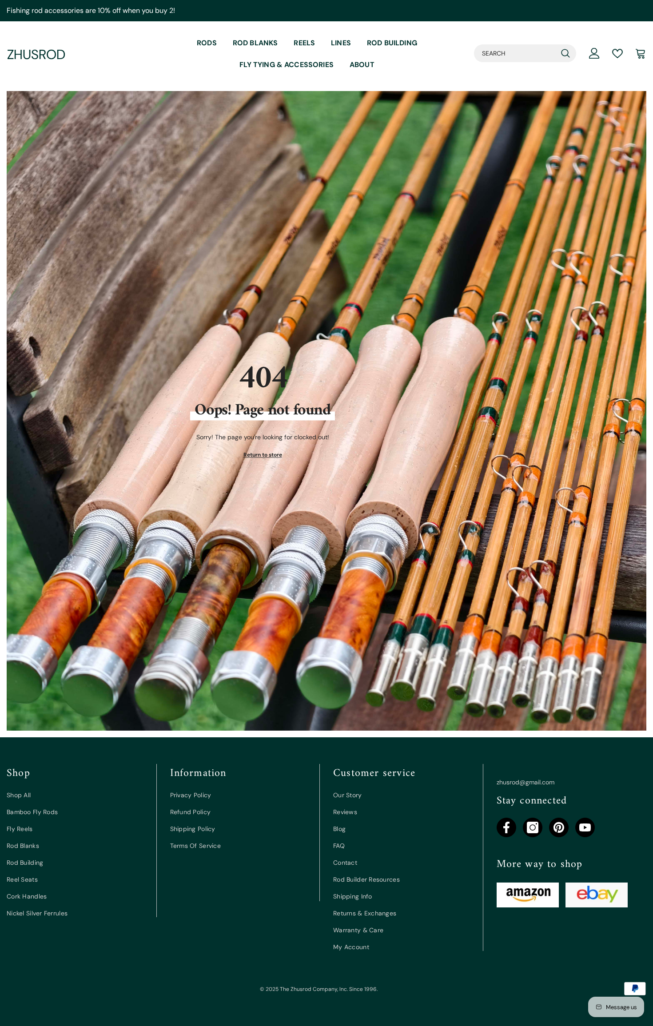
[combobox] (515, 53)
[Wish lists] (617, 53)
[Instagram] (532, 827)
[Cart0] (640, 53)
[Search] (525, 53)
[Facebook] (506, 827)
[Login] (594, 53)
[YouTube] (585, 827)
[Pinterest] (559, 827)
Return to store (262, 454)
